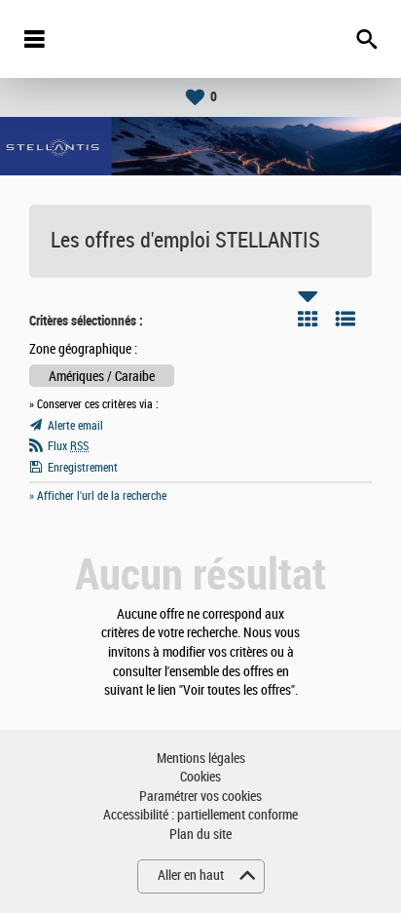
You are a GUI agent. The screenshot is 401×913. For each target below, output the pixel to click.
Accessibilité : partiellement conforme (200, 815)
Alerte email (75, 426)
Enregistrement (83, 468)
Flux (68, 446)
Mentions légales (201, 758)
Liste (345, 318)
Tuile (307, 318)
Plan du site (200, 834)
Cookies (200, 777)
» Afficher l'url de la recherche (97, 496)
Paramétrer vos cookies (200, 796)
